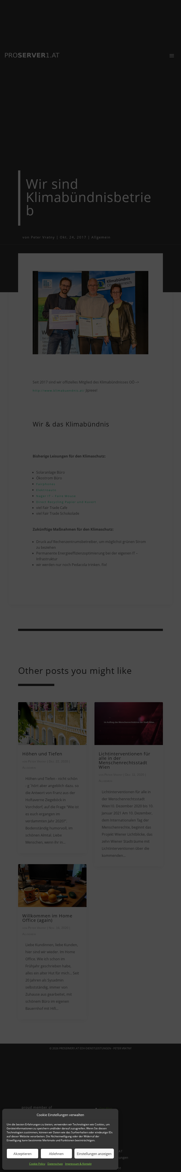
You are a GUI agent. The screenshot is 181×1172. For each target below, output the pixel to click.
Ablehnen (56, 1153)
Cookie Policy (37, 1164)
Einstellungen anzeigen (94, 1153)
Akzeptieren (22, 1153)
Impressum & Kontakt (78, 1164)
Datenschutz (55, 1164)
